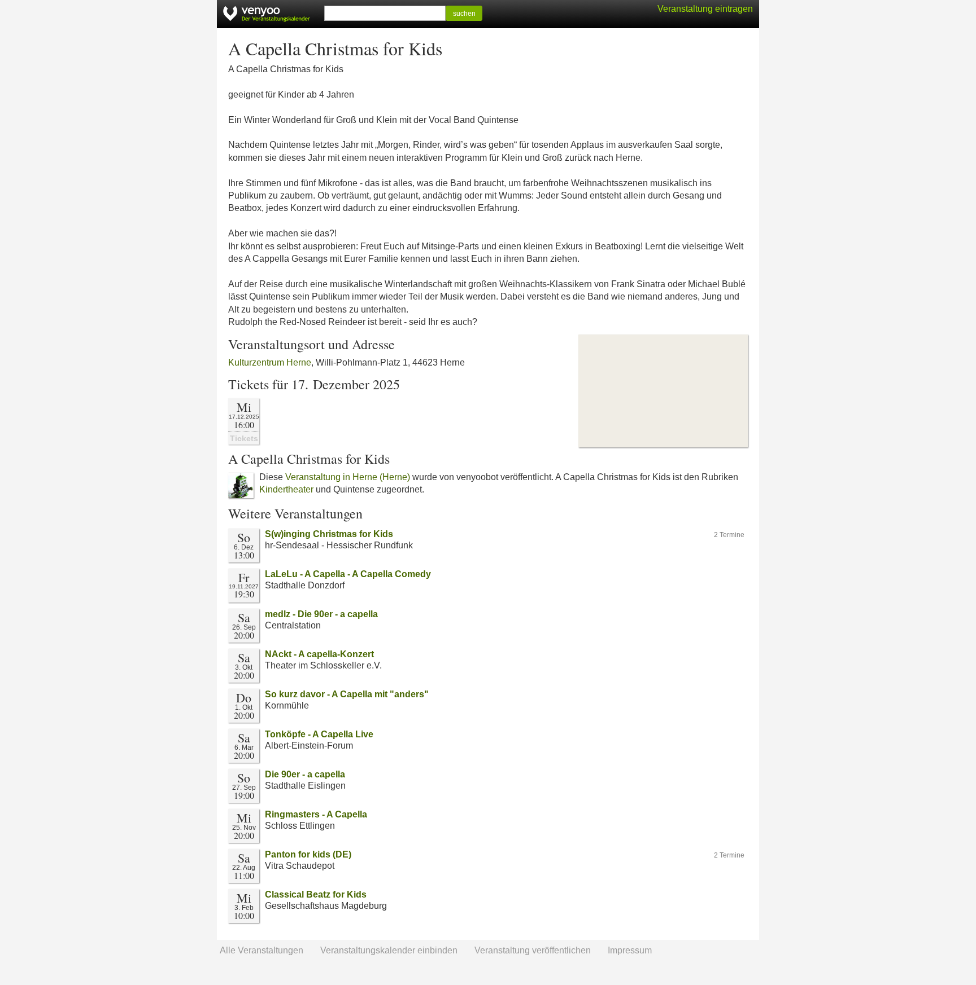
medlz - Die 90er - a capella (321, 614)
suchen (464, 13)
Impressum (630, 950)
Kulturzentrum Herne (269, 362)
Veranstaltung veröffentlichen (532, 950)
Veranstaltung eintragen (705, 9)
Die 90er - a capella (305, 774)
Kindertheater (286, 489)
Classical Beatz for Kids (316, 894)
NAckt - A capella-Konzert (319, 654)
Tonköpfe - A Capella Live (319, 734)
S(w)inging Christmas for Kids (329, 534)
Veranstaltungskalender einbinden (388, 950)
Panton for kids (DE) (308, 854)
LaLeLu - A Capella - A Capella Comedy (348, 574)
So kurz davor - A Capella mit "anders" (347, 694)
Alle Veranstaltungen (261, 950)
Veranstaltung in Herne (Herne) (347, 477)
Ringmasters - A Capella (316, 814)
